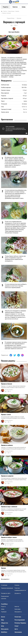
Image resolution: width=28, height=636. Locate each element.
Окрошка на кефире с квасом (9, 537)
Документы (18, 593)
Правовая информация (7, 588)
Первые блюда (11, 11)
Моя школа (4, 629)
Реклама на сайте (5, 593)
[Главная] (1, 11)
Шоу (2, 626)
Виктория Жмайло (9, 389)
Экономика (18, 632)
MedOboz (4, 632)
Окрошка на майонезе (7, 445)
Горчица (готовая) (6, 109)
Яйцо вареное (5, 93)
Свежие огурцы (5, 90)
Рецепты (5, 7)
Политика (18, 617)
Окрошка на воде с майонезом (9, 506)
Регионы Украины (20, 623)
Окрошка (3, 568)
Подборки (3, 611)
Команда (17, 585)
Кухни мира (17, 609)
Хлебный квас (5, 85)
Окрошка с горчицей (6, 13)
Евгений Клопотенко (9, 543)
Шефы (24, 7)
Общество (4, 623)
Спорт (17, 626)
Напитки (15, 7)
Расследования (20, 620)
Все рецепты (5, 579)
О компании (4, 585)
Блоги (3, 617)
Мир (2, 620)
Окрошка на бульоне (6, 384)
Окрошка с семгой (6, 414)
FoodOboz (4, 604)
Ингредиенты (18, 611)
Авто (16, 629)
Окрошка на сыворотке (7, 476)
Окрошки (17, 11)
